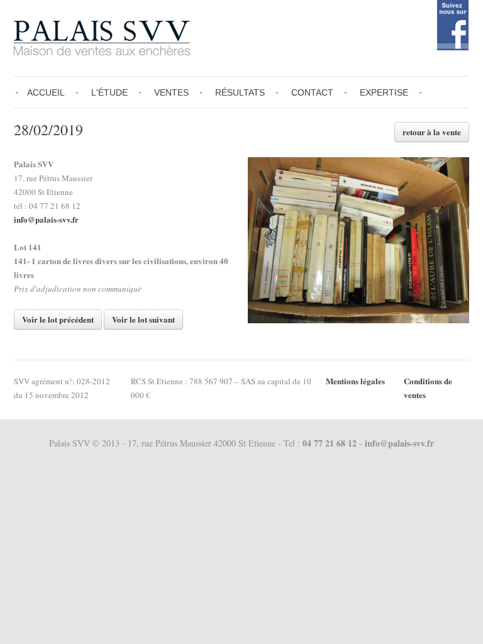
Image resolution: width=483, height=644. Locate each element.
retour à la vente (431, 132)
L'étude (109, 92)
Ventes (171, 92)
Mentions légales (355, 381)
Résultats (240, 92)
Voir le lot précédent (58, 319)
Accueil (46, 92)
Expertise (384, 92)
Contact (312, 92)
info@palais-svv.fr (46, 219)
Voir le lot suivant (143, 319)
